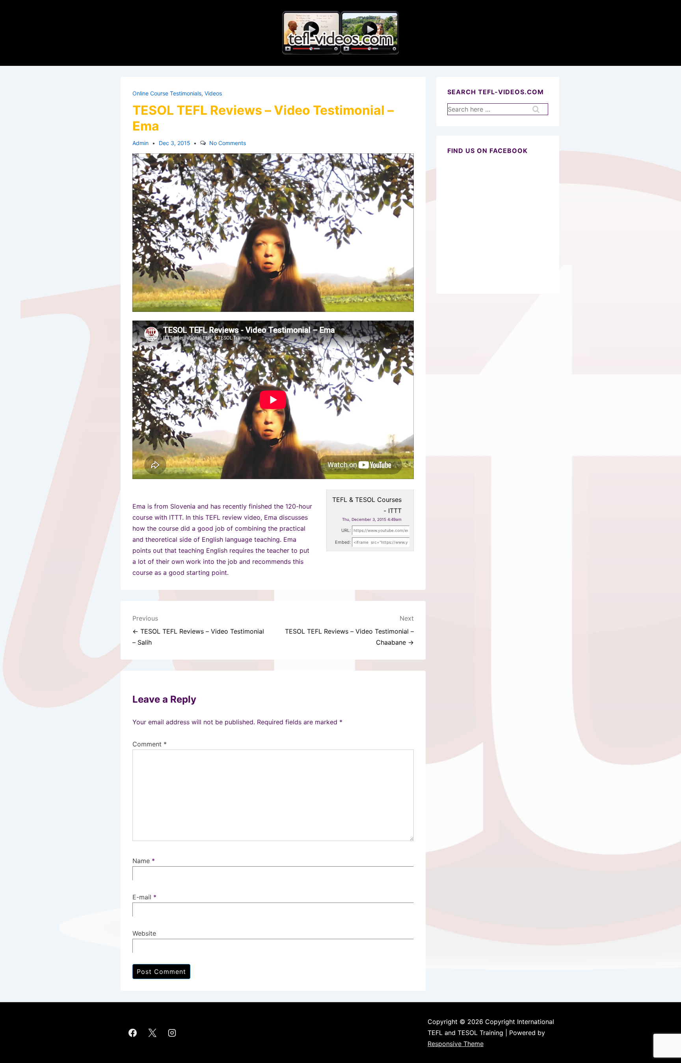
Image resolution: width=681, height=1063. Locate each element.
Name (141, 861)
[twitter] (152, 1032)
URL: (346, 530)
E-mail (141, 897)
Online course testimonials (166, 93)
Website (144, 933)
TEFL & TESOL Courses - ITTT (367, 505)
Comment (149, 744)
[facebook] (132, 1032)
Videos (213, 93)
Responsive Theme (456, 1044)
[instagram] (172, 1032)
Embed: (343, 542)
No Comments (227, 143)
